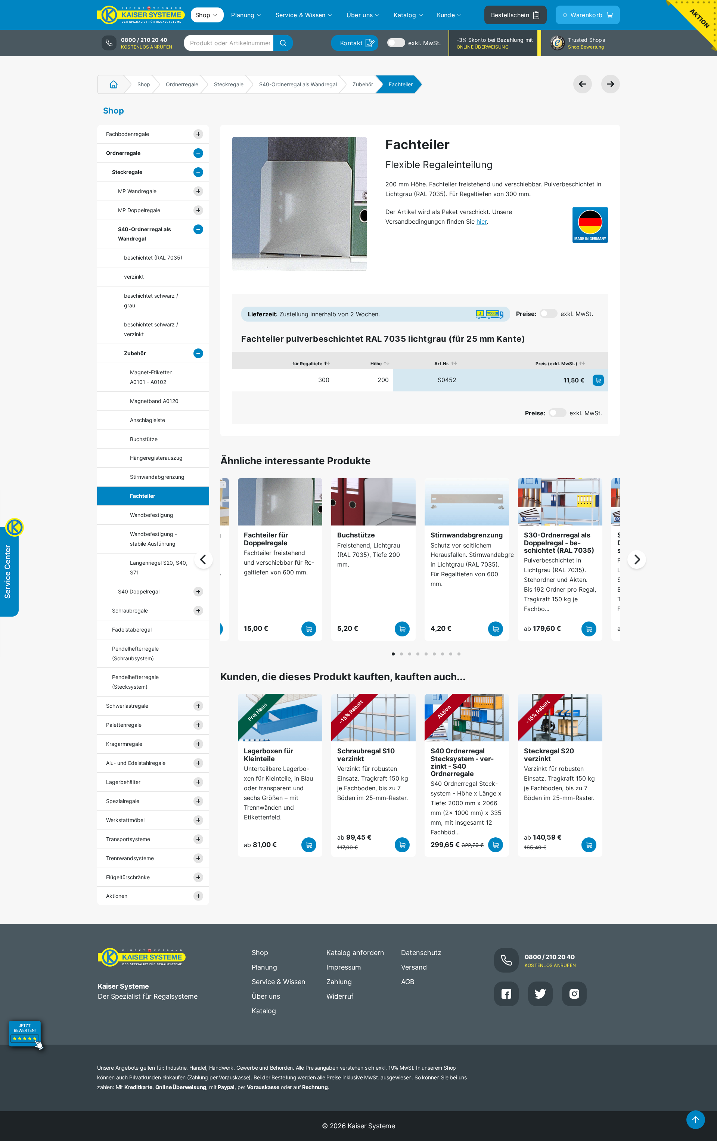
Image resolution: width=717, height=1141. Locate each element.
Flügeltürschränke (128, 877)
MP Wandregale (137, 191)
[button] (393, 654)
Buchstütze (144, 439)
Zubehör (363, 84)
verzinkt (134, 276)
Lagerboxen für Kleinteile (268, 754)
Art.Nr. (441, 363)
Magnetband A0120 (154, 401)
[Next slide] (636, 559)
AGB (408, 982)
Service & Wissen (278, 982)
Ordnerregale (182, 84)
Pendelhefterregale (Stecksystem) (135, 682)
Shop (143, 84)
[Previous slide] (203, 559)
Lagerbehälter (123, 782)
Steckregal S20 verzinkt (549, 754)
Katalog (264, 1011)
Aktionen (116, 896)
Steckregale (228, 84)
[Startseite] (109, 84)
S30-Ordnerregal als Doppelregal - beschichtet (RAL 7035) (559, 542)
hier (482, 221)
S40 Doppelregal (138, 591)
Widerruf (340, 996)
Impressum (343, 967)
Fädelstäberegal (132, 629)
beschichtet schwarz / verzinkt (151, 329)
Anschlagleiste (147, 420)
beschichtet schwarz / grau (151, 300)
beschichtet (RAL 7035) (153, 257)
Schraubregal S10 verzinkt (366, 754)
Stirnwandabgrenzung (157, 477)
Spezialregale (122, 801)
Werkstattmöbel (125, 820)
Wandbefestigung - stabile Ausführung (153, 539)
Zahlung (339, 982)
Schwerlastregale (127, 706)
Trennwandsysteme (130, 858)
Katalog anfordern (355, 952)
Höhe (376, 363)
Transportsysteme (128, 839)
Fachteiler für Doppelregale (266, 538)
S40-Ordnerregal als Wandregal (298, 84)
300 (323, 380)
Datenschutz (421, 952)
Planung (264, 967)
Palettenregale (124, 725)
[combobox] (238, 43)
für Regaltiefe (307, 363)
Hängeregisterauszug (156, 458)
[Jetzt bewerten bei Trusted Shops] (26, 1036)
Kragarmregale (124, 744)
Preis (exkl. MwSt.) (556, 363)
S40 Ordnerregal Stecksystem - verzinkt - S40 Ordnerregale (462, 762)
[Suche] (283, 43)
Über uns (266, 996)
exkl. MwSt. (424, 43)
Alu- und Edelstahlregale (135, 763)
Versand (414, 967)
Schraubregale (130, 610)
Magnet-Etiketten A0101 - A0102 (151, 377)
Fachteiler (142, 496)
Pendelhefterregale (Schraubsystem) (135, 653)
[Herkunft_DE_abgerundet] (590, 225)
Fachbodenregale (127, 134)
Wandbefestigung (151, 515)
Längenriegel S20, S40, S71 (158, 567)
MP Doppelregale (139, 210)
